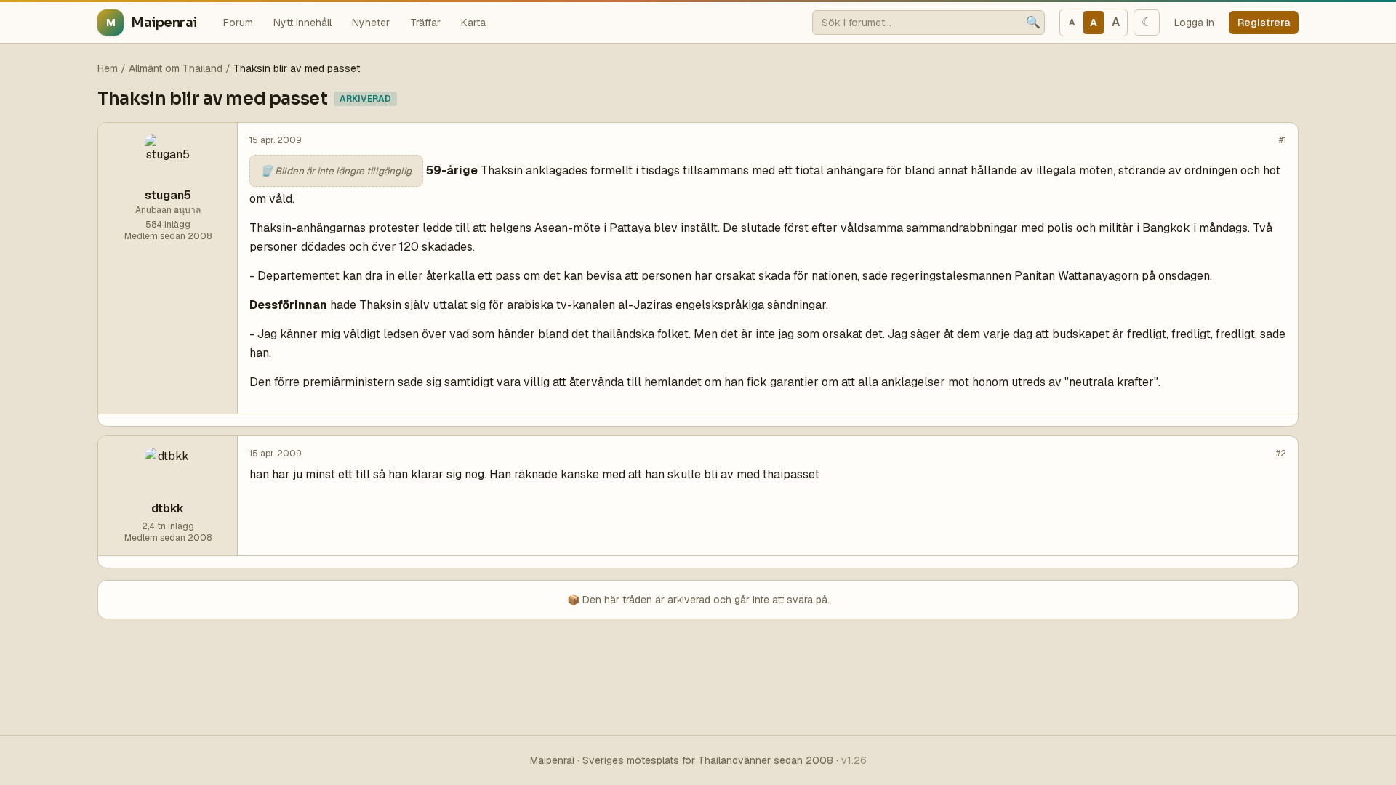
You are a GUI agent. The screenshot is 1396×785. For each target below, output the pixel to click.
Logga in (1194, 22)
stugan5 (168, 195)
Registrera (1263, 22)
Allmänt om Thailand (175, 68)
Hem (107, 68)
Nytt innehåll (302, 22)
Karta (473, 22)
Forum (238, 22)
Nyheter (371, 22)
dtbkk (167, 508)
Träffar (425, 22)
